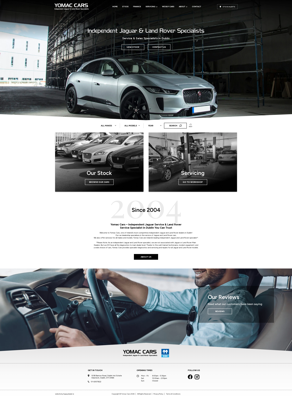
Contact (196, 6)
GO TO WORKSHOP (193, 182)
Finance (137, 6)
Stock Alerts (229, 7)
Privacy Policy (158, 394)
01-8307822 (96, 382)
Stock (125, 6)
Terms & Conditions (173, 394)
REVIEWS (220, 311)
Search (173, 125)
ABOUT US (146, 257)
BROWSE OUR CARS (99, 182)
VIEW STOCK (132, 47)
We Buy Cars (168, 6)
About (182, 6)
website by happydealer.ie (64, 394)
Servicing (150, 6)
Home (115, 6)
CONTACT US (159, 47)
